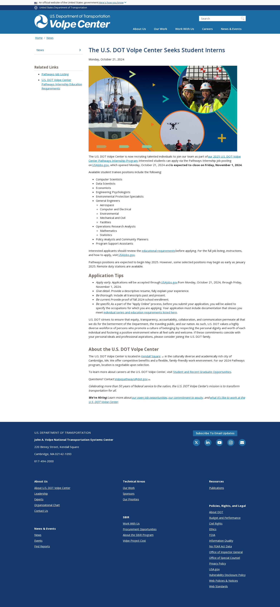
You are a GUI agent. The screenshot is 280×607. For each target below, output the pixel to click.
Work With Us (184, 29)
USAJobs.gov (100, 165)
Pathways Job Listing (55, 74)
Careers (207, 29)
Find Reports (42, 546)
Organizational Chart (47, 505)
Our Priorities (131, 499)
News (50, 38)
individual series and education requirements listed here (140, 312)
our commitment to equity (185, 397)
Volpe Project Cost (134, 540)
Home (39, 38)
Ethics (212, 529)
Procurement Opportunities (140, 529)
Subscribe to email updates (215, 433)
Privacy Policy (217, 563)
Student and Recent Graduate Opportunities (202, 372)
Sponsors (128, 493)
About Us (139, 29)
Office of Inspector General (226, 552)
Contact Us (41, 511)
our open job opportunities (149, 397)
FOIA (212, 535)
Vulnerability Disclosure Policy (227, 575)
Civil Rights (215, 523)
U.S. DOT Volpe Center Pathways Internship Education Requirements (62, 84)
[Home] (72, 21)
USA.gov (214, 569)
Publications (216, 488)
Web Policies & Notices (223, 580)
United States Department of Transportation (63, 7)
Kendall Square (151, 356)
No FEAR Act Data (220, 546)
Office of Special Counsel (224, 558)
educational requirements (158, 251)
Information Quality (221, 540)
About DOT (216, 512)
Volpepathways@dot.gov (131, 379)
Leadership (41, 493)
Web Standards (218, 586)
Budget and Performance (225, 518)
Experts (38, 499)
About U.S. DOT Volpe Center (52, 488)
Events (38, 540)
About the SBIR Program (138, 535)
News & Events (231, 29)
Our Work (160, 29)
